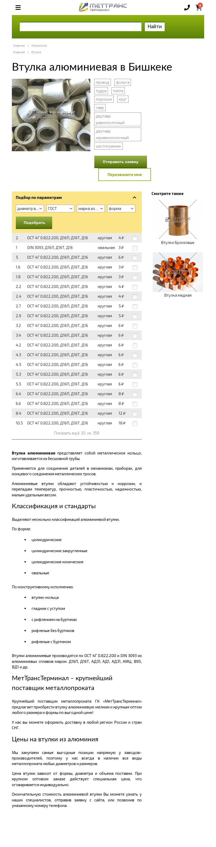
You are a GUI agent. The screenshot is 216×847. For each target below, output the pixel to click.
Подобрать (34, 222)
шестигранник (108, 146)
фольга (122, 82)
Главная (19, 45)
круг (123, 99)
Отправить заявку (121, 161)
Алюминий (39, 45)
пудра (101, 90)
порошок (104, 99)
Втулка (36, 52)
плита (118, 90)
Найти (155, 26)
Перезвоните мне (124, 174)
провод (102, 82)
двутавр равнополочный (110, 119)
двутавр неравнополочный (112, 134)
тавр (100, 107)
